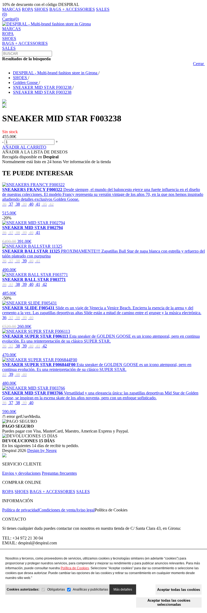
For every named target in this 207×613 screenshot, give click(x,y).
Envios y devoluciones (21, 473)
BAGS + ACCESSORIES (72, 9)
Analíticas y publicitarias (90, 589)
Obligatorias (56, 589)
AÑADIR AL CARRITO (24, 147)
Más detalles (122, 589)
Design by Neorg (42, 450)
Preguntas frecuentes (59, 473)
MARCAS (11, 9)
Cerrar (199, 63)
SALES (102, 9)
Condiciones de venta (57, 510)
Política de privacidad (20, 510)
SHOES (41, 9)
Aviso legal (85, 510)
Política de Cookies (111, 510)
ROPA (27, 9)
